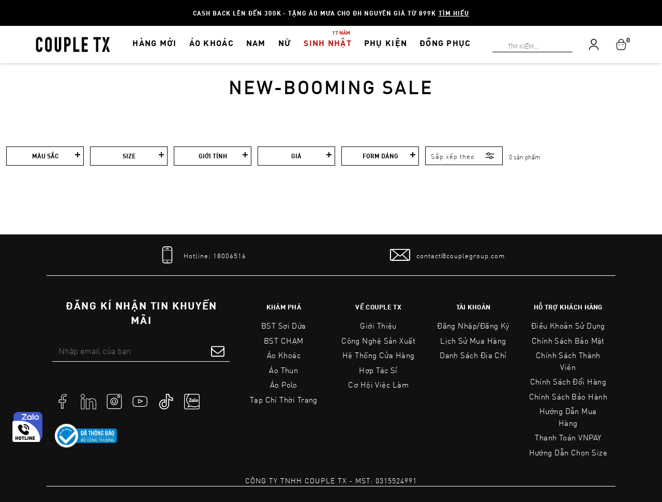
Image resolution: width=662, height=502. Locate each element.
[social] (62, 400)
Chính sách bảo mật (568, 340)
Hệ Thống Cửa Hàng (378, 355)
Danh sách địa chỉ (473, 355)
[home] (73, 43)
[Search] (6, 6)
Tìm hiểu (454, 13)
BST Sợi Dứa (283, 325)
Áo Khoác (284, 355)
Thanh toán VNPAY (568, 437)
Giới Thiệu (378, 325)
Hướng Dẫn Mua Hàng (568, 417)
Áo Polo (283, 384)
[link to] (86, 436)
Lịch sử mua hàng (473, 340)
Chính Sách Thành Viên (568, 361)
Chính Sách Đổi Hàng (568, 381)
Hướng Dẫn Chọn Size (568, 452)
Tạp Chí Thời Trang (284, 399)
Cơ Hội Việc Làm (378, 384)
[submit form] (217, 351)
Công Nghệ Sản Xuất (378, 340)
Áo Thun (283, 370)
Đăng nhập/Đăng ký (473, 325)
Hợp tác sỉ (378, 370)
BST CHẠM (284, 340)
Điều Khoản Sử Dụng (568, 325)
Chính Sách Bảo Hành (568, 396)
